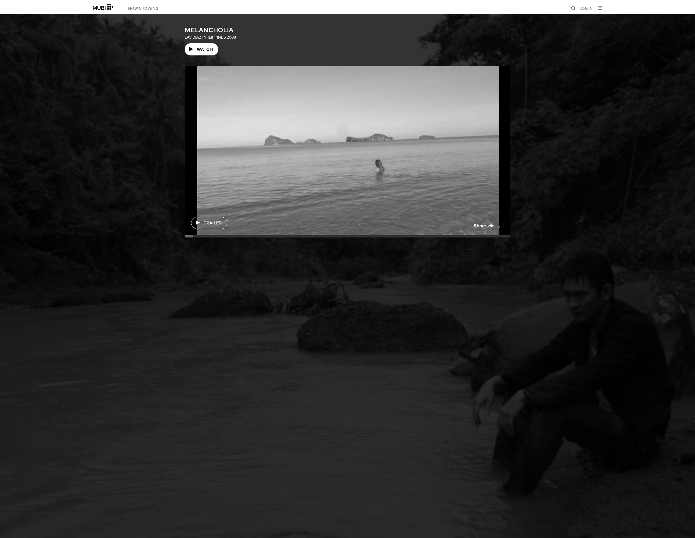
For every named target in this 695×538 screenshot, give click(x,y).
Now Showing (143, 8)
